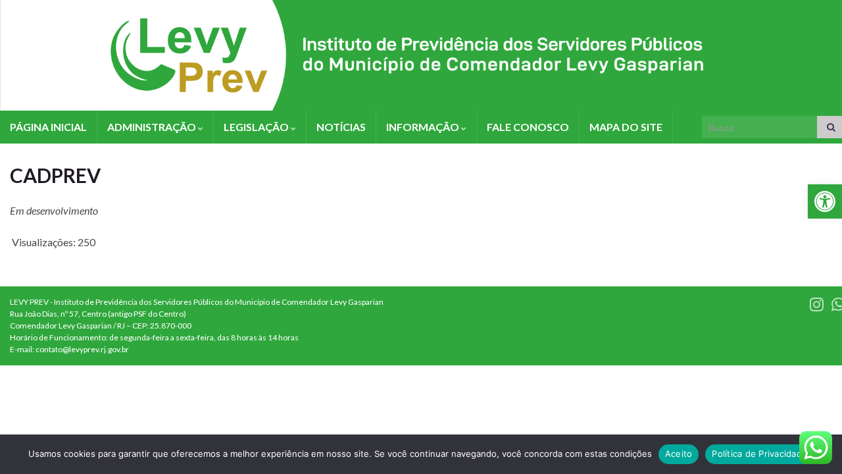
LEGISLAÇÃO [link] (257, 126)
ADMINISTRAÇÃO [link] (152, 126)
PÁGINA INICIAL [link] (48, 126)
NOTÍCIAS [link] (341, 126)
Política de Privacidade (759, 453)
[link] (825, 201)
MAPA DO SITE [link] (625, 126)
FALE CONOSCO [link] (528, 126)
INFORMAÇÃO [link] (423, 126)
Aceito (679, 453)
